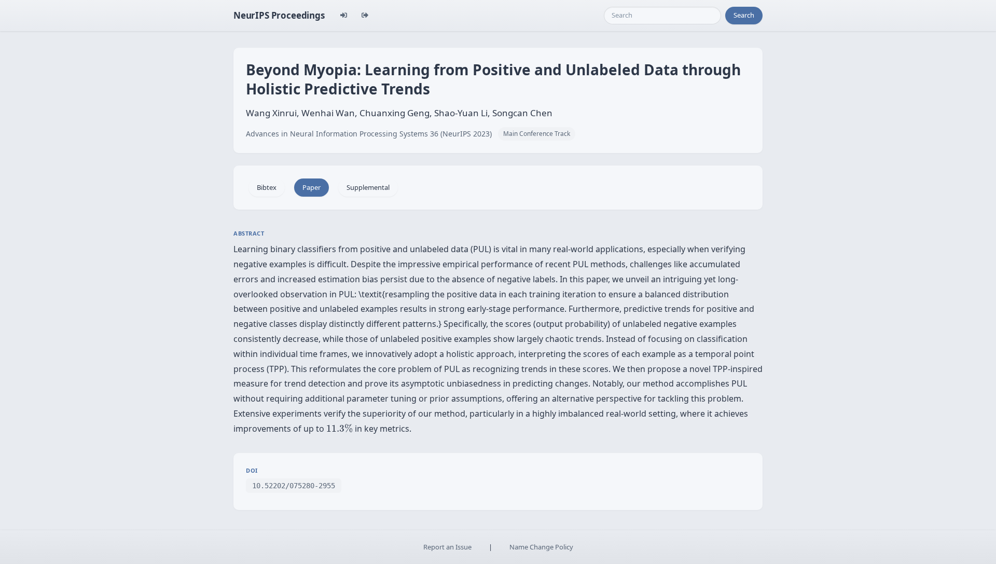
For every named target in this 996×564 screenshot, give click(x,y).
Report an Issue (447, 547)
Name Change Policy (541, 547)
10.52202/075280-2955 (293, 486)
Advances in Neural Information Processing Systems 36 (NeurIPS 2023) (369, 134)
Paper (311, 187)
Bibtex (266, 187)
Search (744, 15)
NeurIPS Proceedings (279, 15)
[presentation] (339, 428)
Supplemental (368, 187)
